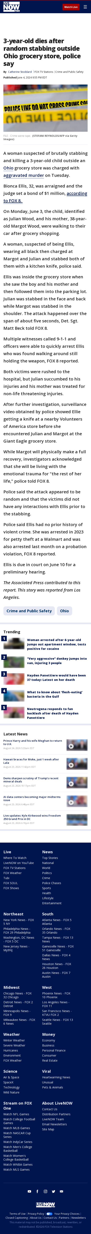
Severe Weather (14, 1045)
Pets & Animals (52, 1087)
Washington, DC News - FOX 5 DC (18, 939)
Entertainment (52, 903)
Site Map (48, 1129)
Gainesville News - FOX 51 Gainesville (58, 948)
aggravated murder (23, 175)
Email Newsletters (54, 1124)
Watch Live (71, 7)
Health (46, 893)
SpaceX (8, 1082)
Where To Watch (14, 858)
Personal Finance (54, 1050)
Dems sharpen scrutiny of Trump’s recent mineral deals (30, 779)
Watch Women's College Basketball (16, 1157)
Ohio (8, 168)
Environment (12, 1055)
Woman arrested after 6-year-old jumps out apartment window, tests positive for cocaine (56, 644)
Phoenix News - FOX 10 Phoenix (56, 995)
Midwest (11, 987)
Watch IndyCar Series (17, 1142)
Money (48, 1034)
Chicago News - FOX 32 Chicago (17, 995)
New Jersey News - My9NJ (16, 948)
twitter (53, 1191)
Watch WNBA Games (18, 1164)
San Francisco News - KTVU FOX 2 (57, 1013)
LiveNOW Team (53, 1119)
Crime (46, 878)
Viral (46, 1071)
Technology (11, 1087)
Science (10, 1071)
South (47, 913)
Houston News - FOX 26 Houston (56, 966)
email (61, 1191)
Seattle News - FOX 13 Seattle (57, 1022)
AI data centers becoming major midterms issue (32, 798)
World (46, 868)
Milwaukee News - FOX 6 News (19, 1022)
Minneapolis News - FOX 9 (16, 1013)
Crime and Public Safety (69, 72)
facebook (37, 1191)
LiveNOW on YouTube (18, 863)
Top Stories (50, 858)
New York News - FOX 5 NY (18, 922)
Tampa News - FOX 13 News (57, 939)
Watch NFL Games (16, 1114)
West (47, 987)
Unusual (47, 1082)
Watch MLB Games (16, 1128)
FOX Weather (12, 873)
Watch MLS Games (16, 1169)
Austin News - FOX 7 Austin (56, 975)
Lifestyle (48, 898)
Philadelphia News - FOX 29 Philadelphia (16, 930)
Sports (46, 888)
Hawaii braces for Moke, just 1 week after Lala (31, 761)
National (48, 863)
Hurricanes (10, 1050)
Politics (47, 873)
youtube (29, 1191)
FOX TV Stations (43, 72)
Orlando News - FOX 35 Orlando (56, 930)
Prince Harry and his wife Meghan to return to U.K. (32, 742)
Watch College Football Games (19, 1121)
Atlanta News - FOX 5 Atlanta (57, 922)
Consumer (49, 1055)
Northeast (13, 913)
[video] (77, 745)
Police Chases (51, 883)
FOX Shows (11, 888)
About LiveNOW (57, 1103)
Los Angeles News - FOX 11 (55, 1004)
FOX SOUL (10, 883)
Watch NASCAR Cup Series (17, 1135)
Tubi (6, 878)
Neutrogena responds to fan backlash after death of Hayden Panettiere (53, 713)
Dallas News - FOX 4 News (56, 957)
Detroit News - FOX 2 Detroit (18, 1004)
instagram (45, 1191)
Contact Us (49, 1109)
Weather (11, 1034)
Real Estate (50, 1060)
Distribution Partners (56, 1114)
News (47, 851)
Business (48, 1045)
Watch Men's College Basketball (17, 1149)
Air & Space (11, 1077)
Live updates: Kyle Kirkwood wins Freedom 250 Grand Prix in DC (32, 817)
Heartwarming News (56, 1077)
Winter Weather (14, 1040)
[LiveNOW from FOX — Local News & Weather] (11, 7)
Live (7, 851)
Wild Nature (11, 1092)
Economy (48, 1040)
